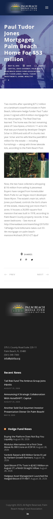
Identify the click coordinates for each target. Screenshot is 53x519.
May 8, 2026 (9, 415)
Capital (11, 69)
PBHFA (25, 74)
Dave (29, 66)
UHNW (21, 76)
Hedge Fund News (20, 429)
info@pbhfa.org (12, 358)
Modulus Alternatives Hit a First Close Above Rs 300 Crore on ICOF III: (23, 446)
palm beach (37, 69)
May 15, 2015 (13, 66)
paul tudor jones (13, 74)
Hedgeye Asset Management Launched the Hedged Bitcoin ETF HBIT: (26, 477)
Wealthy (29, 76)
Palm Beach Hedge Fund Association (22, 71)
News (40, 66)
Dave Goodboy (23, 69)
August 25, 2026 (12, 388)
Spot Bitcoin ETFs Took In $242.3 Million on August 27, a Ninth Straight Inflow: (26, 467)
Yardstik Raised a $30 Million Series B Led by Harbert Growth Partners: (25, 456)
